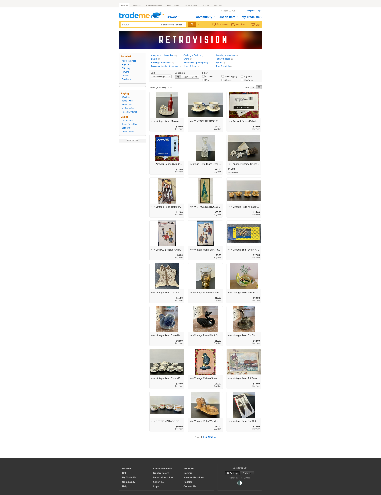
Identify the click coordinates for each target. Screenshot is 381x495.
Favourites (222, 24)
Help (124, 486)
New (186, 76)
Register (250, 10)
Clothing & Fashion (192, 55)
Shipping (126, 68)
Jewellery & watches (225, 55)
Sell (124, 473)
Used (194, 76)
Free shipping (230, 76)
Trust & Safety (161, 473)
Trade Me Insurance (154, 5)
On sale (209, 76)
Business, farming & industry (164, 66)
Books (154, 58)
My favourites (128, 108)
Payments (126, 64)
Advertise (158, 482)
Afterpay (228, 79)
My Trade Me (251, 17)
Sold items (127, 127)
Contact (125, 75)
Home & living (190, 66)
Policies (188, 482)
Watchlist (241, 24)
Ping (207, 79)
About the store (129, 60)
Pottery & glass (223, 58)
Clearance (248, 79)
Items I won (127, 100)
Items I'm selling (129, 123)
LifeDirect (137, 5)
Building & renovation (161, 62)
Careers (188, 473)
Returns (125, 71)
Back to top (238, 467)
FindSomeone (173, 5)
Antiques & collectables (162, 55)
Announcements (162, 468)
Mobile (248, 473)
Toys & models (223, 66)
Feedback (126, 79)
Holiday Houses (190, 5)
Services (205, 5)
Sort (153, 72)
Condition (180, 72)
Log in (259, 10)
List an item (226, 17)
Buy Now (248, 76)
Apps (156, 486)
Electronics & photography (196, 62)
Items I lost (127, 104)
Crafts (186, 58)
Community (204, 17)
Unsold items (128, 131)
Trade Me (124, 5)
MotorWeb (218, 5)
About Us (189, 468)
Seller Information (163, 477)
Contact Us (190, 486)
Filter (204, 72)
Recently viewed (129, 111)
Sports (219, 62)
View (246, 87)
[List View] (253, 87)
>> (212, 436)
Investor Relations (194, 477)
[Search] (192, 24)
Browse (172, 17)
